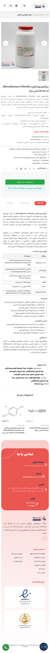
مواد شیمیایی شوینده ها (17, 371)
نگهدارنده (17, 374)
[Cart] (10, 5)
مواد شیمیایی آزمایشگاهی (34, 371)
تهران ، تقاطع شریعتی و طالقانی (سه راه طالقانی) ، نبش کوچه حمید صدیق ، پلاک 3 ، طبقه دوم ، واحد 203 (25, 489)
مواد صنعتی (25, 374)
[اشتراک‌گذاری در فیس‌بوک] (30, 169)
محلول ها (30, 368)
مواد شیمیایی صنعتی (36, 374)
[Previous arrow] (5, 43)
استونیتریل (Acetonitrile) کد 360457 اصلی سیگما (39, 429)
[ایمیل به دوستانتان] (17, 169)
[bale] (44, 647)
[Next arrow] (44, 43)
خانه (47, 15)
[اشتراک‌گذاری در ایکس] (34, 169)
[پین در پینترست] (25, 169)
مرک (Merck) (38, 384)
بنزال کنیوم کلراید (34, 378)
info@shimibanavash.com (32, 477)
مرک (13, 378)
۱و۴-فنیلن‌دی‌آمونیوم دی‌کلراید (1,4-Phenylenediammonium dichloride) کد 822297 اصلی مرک (13, 430)
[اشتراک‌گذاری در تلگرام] (21, 169)
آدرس (41, 485)
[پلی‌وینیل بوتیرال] (25, 45)
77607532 (31, 506)
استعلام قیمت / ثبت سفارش (25, 182)
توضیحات (40, 203)
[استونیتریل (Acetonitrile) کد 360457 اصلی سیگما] (37, 411)
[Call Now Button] (5, 647)
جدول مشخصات (25, 203)
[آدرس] (45, 489)
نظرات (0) (9, 203)
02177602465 (30, 503)
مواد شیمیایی (38, 15)
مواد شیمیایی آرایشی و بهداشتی (15, 368)
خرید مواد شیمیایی (22, 378)
